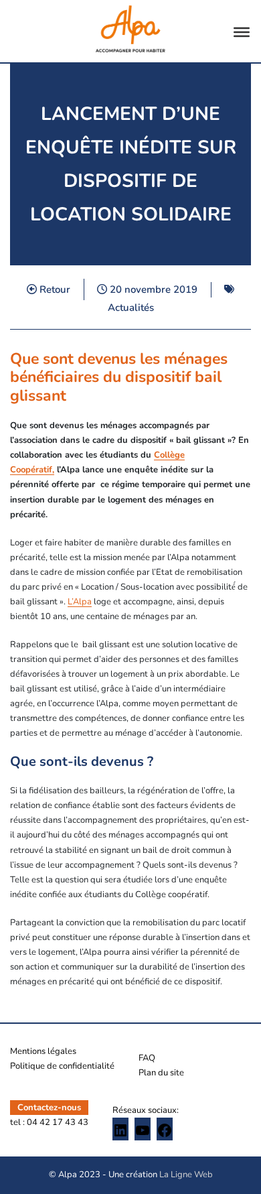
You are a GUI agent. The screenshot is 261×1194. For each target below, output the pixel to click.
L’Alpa (80, 602)
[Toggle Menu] (242, 32)
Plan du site (161, 1073)
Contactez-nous (49, 1108)
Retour (53, 289)
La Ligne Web (186, 1175)
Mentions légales (43, 1051)
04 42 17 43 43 (57, 1122)
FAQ (147, 1058)
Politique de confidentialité (62, 1066)
